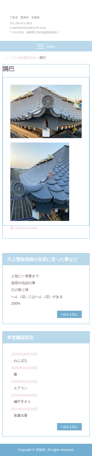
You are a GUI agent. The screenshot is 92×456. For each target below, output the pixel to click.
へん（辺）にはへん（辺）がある (37, 297)
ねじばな (20, 360)
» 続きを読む (69, 314)
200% (15, 303)
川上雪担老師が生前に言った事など (42, 259)
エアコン (20, 388)
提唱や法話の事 (23, 283)
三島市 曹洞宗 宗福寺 (46, 9)
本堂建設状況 (27, 58)
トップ (9, 58)
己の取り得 (19, 290)
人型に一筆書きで (25, 276)
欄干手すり (22, 402)
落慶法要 (20, 415)
